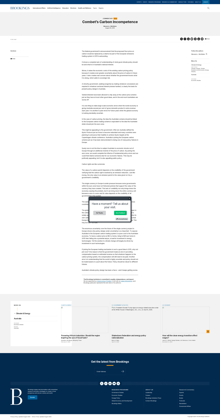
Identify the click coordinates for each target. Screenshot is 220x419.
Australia (193, 74)
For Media (191, 2)
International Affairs (39, 8)
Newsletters (182, 2)
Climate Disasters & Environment (198, 69)
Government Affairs (185, 406)
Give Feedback (120, 213)
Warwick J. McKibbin (110, 26)
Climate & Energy (196, 65)
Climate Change (195, 68)
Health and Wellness (84, 8)
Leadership (148, 392)
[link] (23, 313)
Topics (95, 8)
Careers (147, 395)
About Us (198, 2)
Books (181, 398)
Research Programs (154, 2)
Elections (73, 8)
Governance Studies (118, 392)
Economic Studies (196, 80)
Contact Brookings (150, 401)
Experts (139, 2)
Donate (205, 2)
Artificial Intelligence (54, 8)
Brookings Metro (117, 403)
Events (145, 2)
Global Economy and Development (122, 401)
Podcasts (182, 401)
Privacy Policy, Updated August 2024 (20, 416)
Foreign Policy (116, 398)
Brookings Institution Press (153, 398)
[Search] (208, 8)
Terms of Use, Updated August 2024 (41, 416)
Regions (101, 8)
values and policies (126, 281)
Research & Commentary (169, 2)
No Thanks (99, 213)
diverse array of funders (104, 281)
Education (65, 8)
